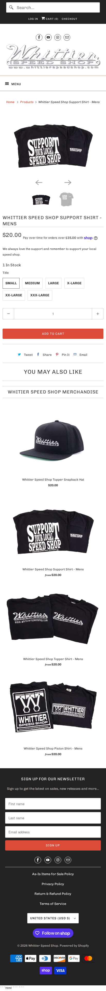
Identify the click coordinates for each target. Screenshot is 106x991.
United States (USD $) (50, 918)
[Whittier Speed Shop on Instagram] (57, 37)
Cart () (51, 19)
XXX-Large (39, 295)
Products (27, 102)
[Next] (67, 182)
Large (53, 283)
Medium (32, 283)
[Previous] (38, 182)
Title (6, 273)
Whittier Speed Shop (43, 945)
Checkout (69, 19)
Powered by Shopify (74, 945)
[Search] (11, 7)
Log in (33, 19)
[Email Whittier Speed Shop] (67, 37)
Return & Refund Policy (52, 894)
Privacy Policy (53, 884)
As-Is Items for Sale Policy (53, 874)
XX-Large (13, 295)
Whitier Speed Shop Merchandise (53, 392)
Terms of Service (53, 904)
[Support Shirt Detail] (53, 144)
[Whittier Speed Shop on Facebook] (39, 37)
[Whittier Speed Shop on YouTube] (48, 37)
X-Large (74, 283)
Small (11, 283)
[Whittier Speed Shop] (53, 57)
